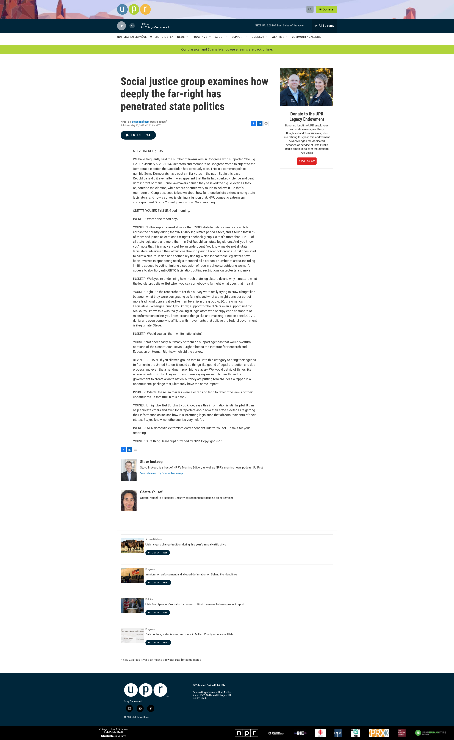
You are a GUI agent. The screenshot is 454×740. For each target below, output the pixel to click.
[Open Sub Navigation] (187, 36)
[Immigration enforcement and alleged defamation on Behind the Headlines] (132, 575)
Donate (327, 9)
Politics (149, 599)
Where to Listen (162, 36)
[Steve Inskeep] (129, 470)
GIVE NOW (307, 161)
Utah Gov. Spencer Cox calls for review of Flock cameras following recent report (194, 604)
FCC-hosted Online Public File (209, 685)
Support (238, 36)
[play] (121, 26)
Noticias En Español (132, 36)
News (181, 36)
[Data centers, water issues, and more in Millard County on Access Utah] (132, 635)
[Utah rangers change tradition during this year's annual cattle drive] (132, 545)
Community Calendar (307, 36)
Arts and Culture (153, 539)
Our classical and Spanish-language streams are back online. (227, 49)
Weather (278, 36)
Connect (258, 36)
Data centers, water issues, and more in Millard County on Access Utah (189, 634)
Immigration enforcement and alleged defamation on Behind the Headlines (191, 574)
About (219, 36)
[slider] (137, 25)
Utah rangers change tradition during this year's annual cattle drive (185, 544)
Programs (199, 36)
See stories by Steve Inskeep (161, 473)
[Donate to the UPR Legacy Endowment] (306, 87)
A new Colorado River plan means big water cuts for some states (161, 659)
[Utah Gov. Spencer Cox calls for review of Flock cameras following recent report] (132, 605)
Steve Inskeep (140, 121)
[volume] (132, 26)
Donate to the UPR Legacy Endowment (306, 116)
